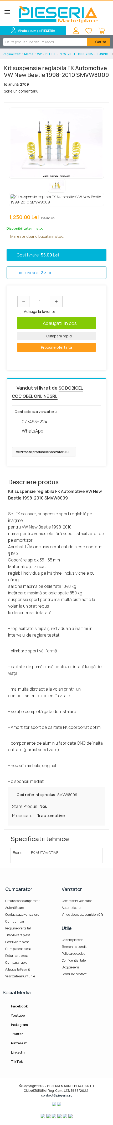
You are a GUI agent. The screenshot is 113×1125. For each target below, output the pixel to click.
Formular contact (74, 974)
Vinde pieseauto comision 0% (83, 914)
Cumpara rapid (58, 335)
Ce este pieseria (73, 940)
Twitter (16, 1033)
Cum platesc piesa (18, 949)
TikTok (16, 1061)
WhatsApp (32, 431)
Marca (28, 54)
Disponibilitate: (19, 228)
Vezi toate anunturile (20, 976)
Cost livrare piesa (17, 942)
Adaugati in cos (60, 323)
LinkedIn (17, 1052)
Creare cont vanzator (77, 901)
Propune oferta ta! (18, 928)
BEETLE (50, 54)
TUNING (102, 54)
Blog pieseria (71, 967)
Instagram (19, 1024)
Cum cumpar (14, 921)
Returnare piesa (16, 955)
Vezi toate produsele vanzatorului (43, 452)
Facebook (19, 1006)
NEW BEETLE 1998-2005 (76, 54)
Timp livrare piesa (17, 935)
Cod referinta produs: (36, 794)
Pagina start (11, 54)
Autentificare (14, 907)
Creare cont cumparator (22, 901)
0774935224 (34, 422)
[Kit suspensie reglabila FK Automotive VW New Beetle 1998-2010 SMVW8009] (56, 143)
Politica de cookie (73, 953)
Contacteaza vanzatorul (22, 914)
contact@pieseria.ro (56, 1095)
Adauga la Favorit (17, 969)
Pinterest (18, 1043)
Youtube (17, 1015)
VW (39, 54)
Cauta (100, 41)
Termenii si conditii (75, 946)
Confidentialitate (74, 960)
